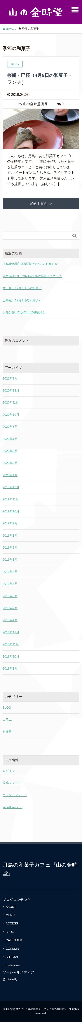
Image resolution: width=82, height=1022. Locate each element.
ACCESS (12, 923)
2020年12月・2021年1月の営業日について (32, 276)
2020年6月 (10, 426)
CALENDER (14, 940)
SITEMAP (12, 957)
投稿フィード (12, 783)
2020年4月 (10, 439)
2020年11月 (11, 402)
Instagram (13, 965)
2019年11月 (11, 499)
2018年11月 (11, 644)
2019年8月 (10, 535)
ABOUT (11, 907)
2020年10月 (11, 414)
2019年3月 (10, 596)
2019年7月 (10, 547)
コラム (7, 719)
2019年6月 (10, 559)
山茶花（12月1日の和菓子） (22, 300)
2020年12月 (11, 390)
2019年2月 (10, 608)
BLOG (7, 707)
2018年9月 (10, 668)
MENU (10, 915)
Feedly (12, 979)
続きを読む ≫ (41, 203)
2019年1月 (10, 620)
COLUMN (12, 948)
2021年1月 (10, 378)
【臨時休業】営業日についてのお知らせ (30, 264)
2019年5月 (10, 572)
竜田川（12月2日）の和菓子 (22, 288)
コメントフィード (15, 795)
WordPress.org (13, 807)
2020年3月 (10, 451)
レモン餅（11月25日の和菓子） (24, 312)
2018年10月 (11, 656)
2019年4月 (10, 584)
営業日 (7, 731)
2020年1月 (10, 475)
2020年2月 (10, 463)
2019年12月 (11, 487)
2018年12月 (11, 632)
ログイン (9, 771)
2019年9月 (10, 523)
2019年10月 (11, 511)
